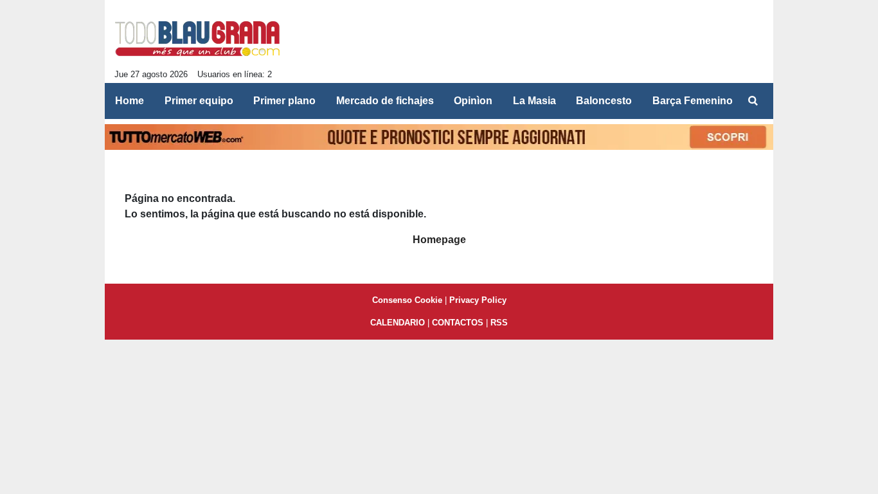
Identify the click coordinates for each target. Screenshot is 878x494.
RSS (499, 322)
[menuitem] (752, 101)
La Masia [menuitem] (534, 100)
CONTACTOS (457, 322)
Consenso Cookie (407, 300)
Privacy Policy (477, 300)
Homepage (439, 239)
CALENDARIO (397, 322)
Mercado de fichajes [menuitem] (385, 100)
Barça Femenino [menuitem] (692, 100)
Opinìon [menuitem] (473, 100)
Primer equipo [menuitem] (199, 100)
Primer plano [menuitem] (284, 100)
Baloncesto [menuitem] (604, 100)
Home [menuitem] (129, 100)
